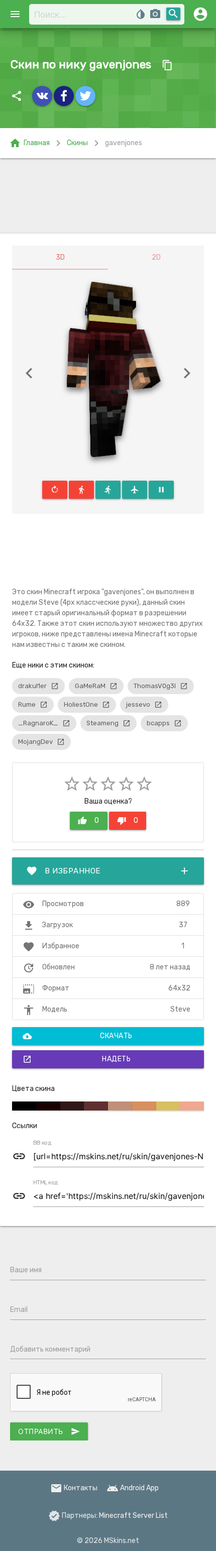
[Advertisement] (108, 195)
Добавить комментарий (50, 1349)
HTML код (45, 1182)
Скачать (78, 1036)
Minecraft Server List (133, 1515)
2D (156, 257)
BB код (42, 1143)
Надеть (77, 1059)
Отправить (49, 1431)
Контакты (73, 1488)
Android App (132, 1488)
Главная (29, 143)
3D (60, 257)
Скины (77, 143)
